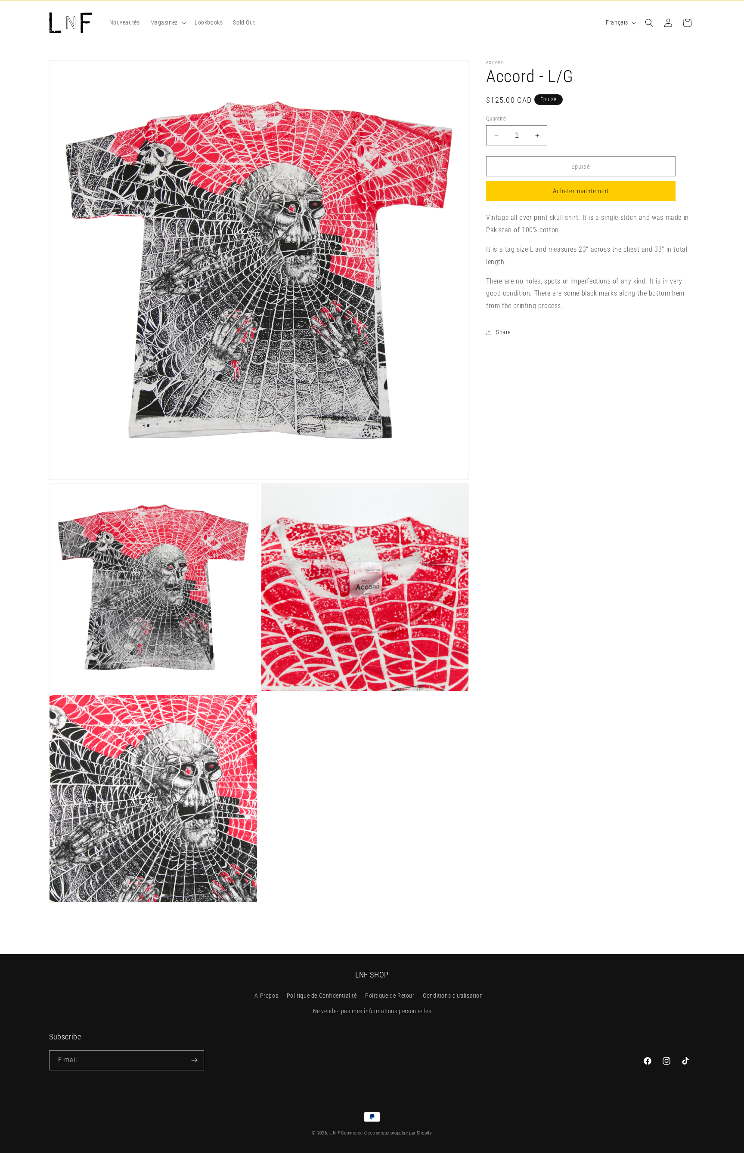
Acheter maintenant (581, 191)
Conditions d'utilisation (453, 996)
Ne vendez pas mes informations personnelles (372, 1011)
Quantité (496, 118)
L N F (335, 1133)
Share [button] (503, 332)
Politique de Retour (389, 996)
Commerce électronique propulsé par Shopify (386, 1133)
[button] (167, 22)
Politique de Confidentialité (322, 996)
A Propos (266, 996)
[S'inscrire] (194, 1060)
